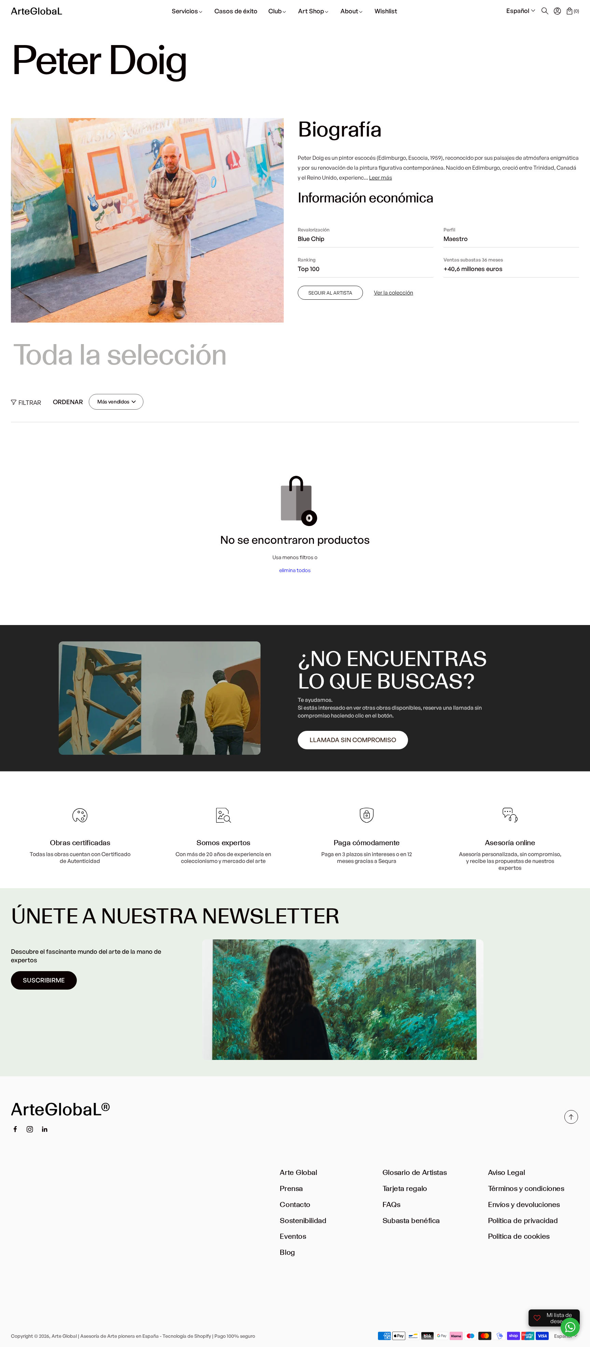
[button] (521, 10)
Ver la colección (393, 292)
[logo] (36, 11)
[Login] (557, 11)
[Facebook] (15, 1129)
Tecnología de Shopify (187, 1336)
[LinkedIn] (45, 1129)
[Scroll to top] (571, 1121)
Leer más (380, 177)
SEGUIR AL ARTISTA (330, 293)
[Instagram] (30, 1129)
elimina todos (295, 570)
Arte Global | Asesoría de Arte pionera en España (105, 1336)
